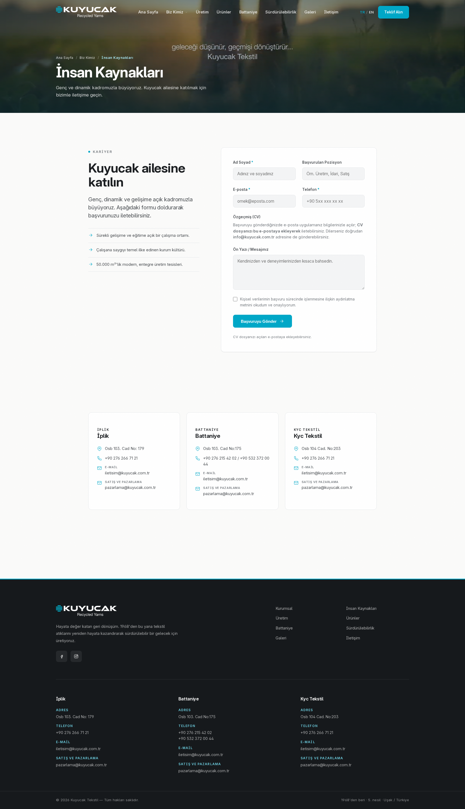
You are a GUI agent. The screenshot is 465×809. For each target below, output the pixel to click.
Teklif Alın (393, 12)
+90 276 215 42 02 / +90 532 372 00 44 (236, 461)
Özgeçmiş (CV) (246, 217)
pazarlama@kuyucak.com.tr (130, 487)
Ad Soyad (243, 162)
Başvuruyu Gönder (259, 321)
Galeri (310, 12)
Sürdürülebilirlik (280, 12)
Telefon (310, 189)
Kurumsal (284, 608)
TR (362, 12)
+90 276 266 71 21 (121, 458)
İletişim (331, 12)
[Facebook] (61, 656)
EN (371, 12)
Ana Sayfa (148, 12)
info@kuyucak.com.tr (253, 237)
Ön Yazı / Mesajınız (251, 249)
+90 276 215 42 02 (195, 732)
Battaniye (248, 12)
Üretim (202, 12)
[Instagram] (76, 656)
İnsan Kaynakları (361, 608)
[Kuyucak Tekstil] (86, 12)
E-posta (241, 189)
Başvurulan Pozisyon (322, 162)
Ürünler (224, 12)
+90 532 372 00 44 (196, 738)
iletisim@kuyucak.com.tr (127, 473)
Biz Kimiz (174, 12)
